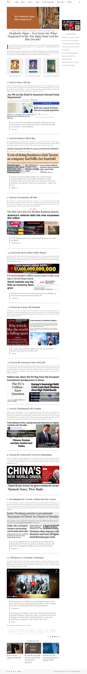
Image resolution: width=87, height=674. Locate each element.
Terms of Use (67, 671)
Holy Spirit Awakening (30, 629)
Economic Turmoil (20, 629)
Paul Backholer (32, 30)
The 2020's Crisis (30, 633)
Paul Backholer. (11, 625)
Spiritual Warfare (47, 76)
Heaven (11, 76)
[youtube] (19, 671)
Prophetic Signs (32, 631)
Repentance (53, 631)
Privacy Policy (56, 671)
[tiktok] (13, 671)
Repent (47, 631)
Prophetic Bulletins (44, 30)
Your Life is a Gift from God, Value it (70, 40)
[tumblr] (17, 671)
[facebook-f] (7, 671)
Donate (69, 2)
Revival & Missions (47, 2)
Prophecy (46, 629)
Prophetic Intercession (23, 631)
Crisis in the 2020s (11, 629)
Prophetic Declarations (12, 631)
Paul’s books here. (27, 625)
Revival (53, 30)
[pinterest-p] (15, 671)
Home (16, 2)
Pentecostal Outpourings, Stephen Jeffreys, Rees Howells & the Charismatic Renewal (70, 56)
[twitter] (11, 671)
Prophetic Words (40, 631)
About (23, 2)
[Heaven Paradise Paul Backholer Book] (15, 66)
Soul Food (60, 2)
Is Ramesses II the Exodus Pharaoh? (70, 37)
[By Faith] (8, 2)
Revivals (13, 633)
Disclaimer (62, 671)
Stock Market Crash (21, 633)
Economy (24, 30)
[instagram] (9, 671)
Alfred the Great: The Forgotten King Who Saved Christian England (50, 658)
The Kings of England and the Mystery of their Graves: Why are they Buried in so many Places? (71, 46)
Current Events (16, 30)
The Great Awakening (40, 633)
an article (16, 46)
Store (37, 2)
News (30, 2)
